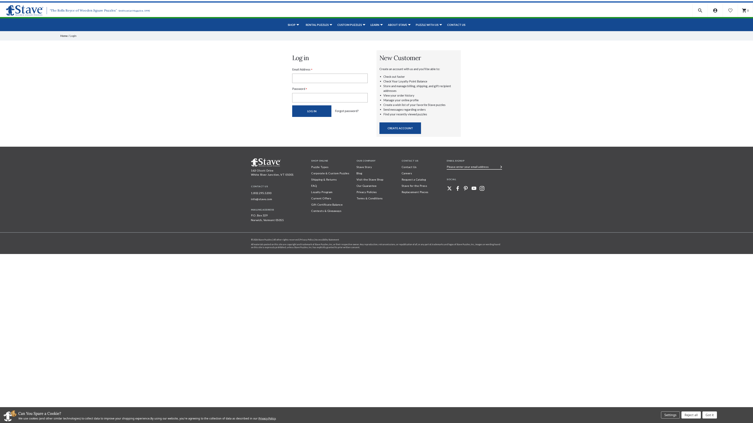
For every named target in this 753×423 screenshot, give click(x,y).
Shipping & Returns (324, 179)
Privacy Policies (366, 192)
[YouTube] (474, 188)
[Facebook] (457, 188)
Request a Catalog (414, 179)
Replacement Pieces (415, 192)
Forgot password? (347, 111)
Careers (407, 173)
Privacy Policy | (307, 239)
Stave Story (364, 167)
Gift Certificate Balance (327, 204)
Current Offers (321, 198)
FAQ (314, 185)
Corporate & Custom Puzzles (330, 173)
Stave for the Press (414, 185)
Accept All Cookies (709, 414)
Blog (359, 173)
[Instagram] (482, 188)
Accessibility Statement (327, 239)
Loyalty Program (322, 192)
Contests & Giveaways (326, 210)
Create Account (400, 128)
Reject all (691, 415)
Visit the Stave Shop (370, 179)
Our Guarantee (366, 185)
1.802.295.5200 (261, 193)
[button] (700, 10)
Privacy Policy (267, 418)
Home (64, 35)
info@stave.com (261, 199)
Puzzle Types (319, 167)
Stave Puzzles (265, 239)
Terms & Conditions (369, 198)
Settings (670, 415)
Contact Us (456, 24)
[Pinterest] (465, 188)
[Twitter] (449, 188)
